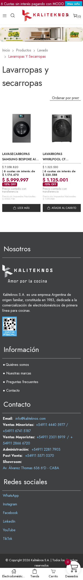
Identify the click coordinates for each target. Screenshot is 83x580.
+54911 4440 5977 (50, 427)
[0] (75, 18)
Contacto (13, 393)
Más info (73, 4)
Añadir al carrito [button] (64, 211)
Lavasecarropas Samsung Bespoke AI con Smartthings (19, 161)
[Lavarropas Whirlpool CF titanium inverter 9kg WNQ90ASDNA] (62, 131)
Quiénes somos (17, 367)
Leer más (23, 211)
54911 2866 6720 (16, 445)
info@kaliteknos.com (30, 421)
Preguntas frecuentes (22, 384)
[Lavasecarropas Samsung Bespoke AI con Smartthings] (21, 131)
